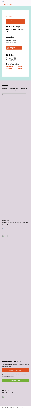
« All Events (9, 16)
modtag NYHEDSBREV (15, 370)
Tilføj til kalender (14, 48)
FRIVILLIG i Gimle (15, 380)
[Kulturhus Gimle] (12, 3)
